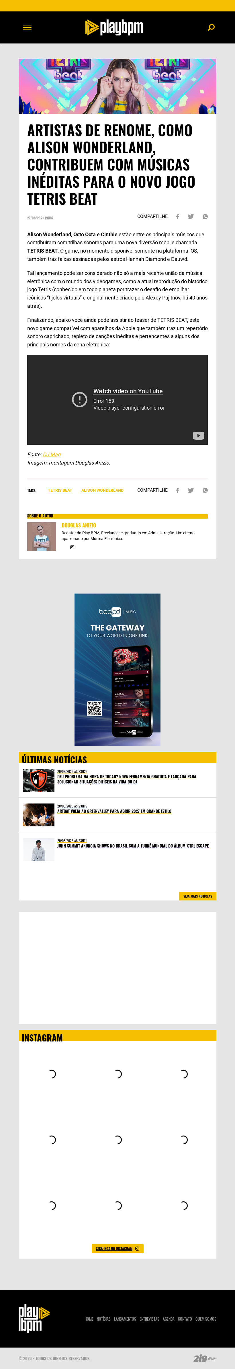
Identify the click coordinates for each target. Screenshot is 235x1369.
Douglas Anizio (79, 525)
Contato (185, 1319)
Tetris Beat (60, 490)
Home (89, 1319)
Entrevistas (149, 1319)
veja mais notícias (197, 896)
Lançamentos (125, 1319)
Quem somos (205, 1319)
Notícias (104, 1319)
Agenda (169, 1319)
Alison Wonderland (102, 490)
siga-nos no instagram (114, 1248)
